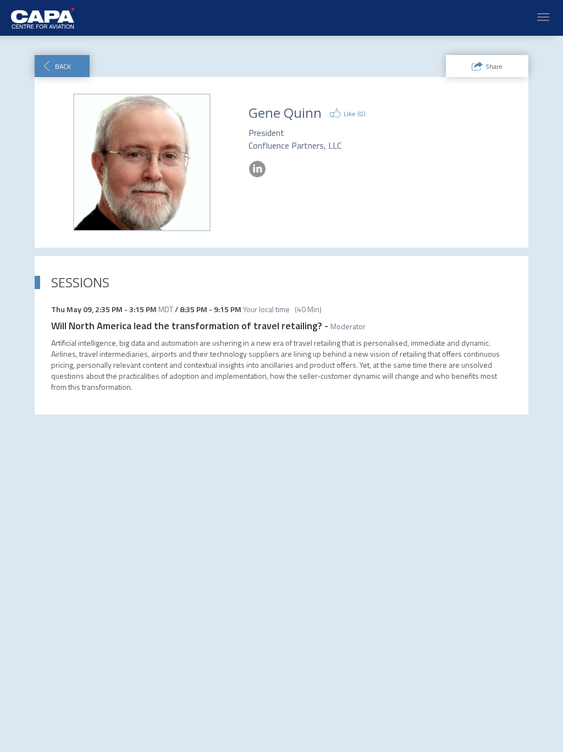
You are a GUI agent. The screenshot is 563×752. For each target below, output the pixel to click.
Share (494, 66)
